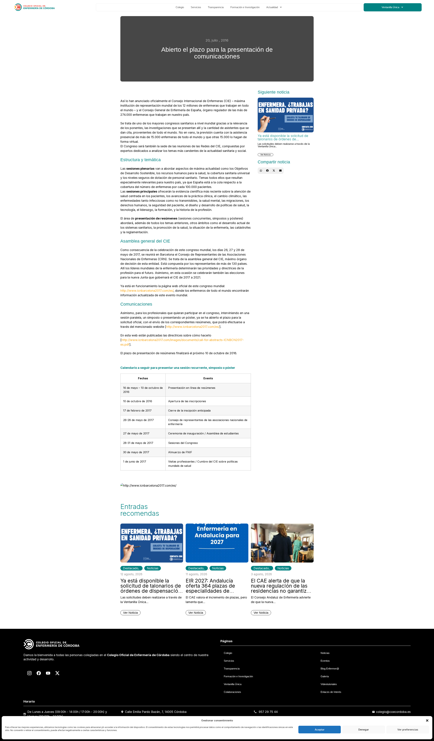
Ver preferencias (407, 729)
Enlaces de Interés (331, 691)
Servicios (196, 7)
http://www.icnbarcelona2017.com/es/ (146, 290)
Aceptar (319, 729)
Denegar (363, 729)
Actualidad (272, 7)
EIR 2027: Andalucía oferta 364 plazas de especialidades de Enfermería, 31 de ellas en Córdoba (216, 591)
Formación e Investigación (245, 7)
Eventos (325, 660)
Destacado (130, 568)
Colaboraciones (232, 691)
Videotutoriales (329, 684)
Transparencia (216, 7)
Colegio (180, 7)
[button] (427, 720)
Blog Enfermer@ (330, 668)
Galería (325, 676)
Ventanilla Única (390, 7)
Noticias (152, 568)
